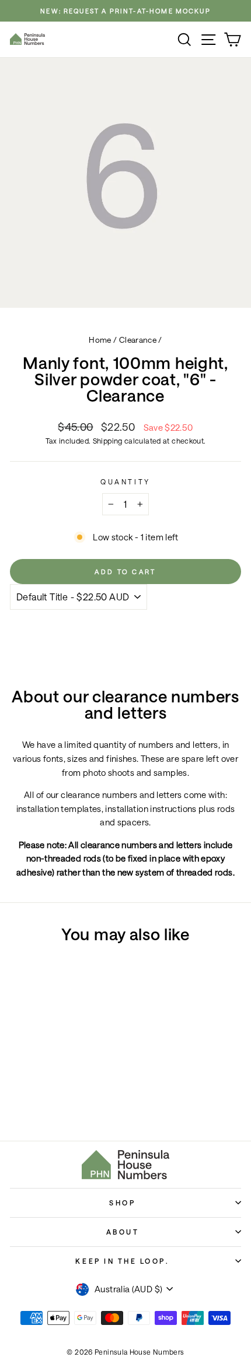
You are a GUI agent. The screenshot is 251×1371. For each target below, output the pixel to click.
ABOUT (123, 1232)
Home (100, 339)
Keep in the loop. (122, 1261)
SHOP (122, 1202)
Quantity (125, 481)
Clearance (137, 339)
